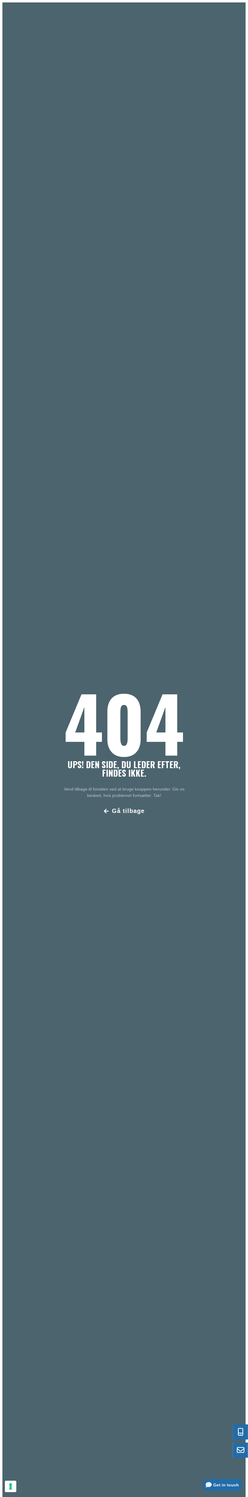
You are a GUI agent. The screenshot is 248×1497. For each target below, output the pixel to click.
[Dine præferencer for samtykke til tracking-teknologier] (10, 1486)
